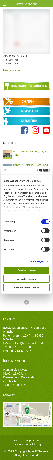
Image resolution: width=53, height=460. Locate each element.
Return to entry (11, 70)
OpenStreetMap (27, 425)
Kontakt (18, 440)
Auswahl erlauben (26, 279)
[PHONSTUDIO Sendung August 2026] (7, 154)
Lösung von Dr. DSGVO (44, 425)
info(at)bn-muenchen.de (28, 343)
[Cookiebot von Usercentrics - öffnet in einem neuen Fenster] (37, 170)
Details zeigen (36, 261)
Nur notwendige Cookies (26, 287)
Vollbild (8, 406)
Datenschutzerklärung (28, 444)
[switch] (45, 230)
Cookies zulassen (27, 270)
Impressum (32, 440)
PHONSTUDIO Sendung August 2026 (30, 153)
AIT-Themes (40, 451)
